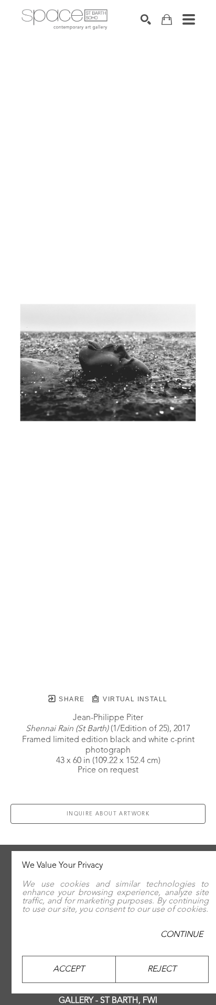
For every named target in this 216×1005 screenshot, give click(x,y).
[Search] (146, 19)
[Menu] (188, 19)
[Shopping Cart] (166, 20)
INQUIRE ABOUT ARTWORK (108, 813)
